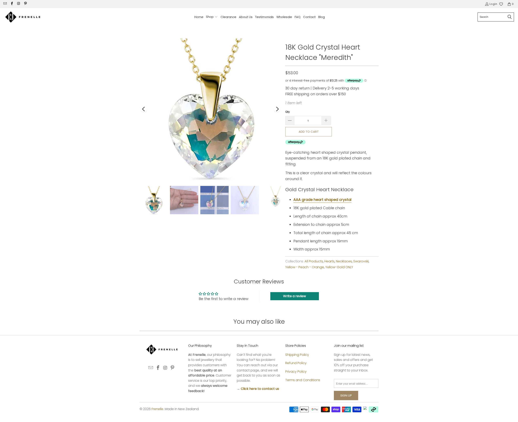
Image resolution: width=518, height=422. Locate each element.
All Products (314, 261)
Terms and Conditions (302, 380)
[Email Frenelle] (5, 4)
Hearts (329, 261)
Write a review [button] (294, 296)
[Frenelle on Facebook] (11, 4)
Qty (287, 112)
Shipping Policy (297, 354)
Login (493, 4)
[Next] (277, 109)
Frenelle (157, 409)
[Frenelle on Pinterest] (25, 4)
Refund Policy (296, 363)
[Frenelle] (22, 17)
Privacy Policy (296, 371)
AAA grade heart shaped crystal (322, 199)
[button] (212, 17)
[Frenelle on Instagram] (18, 4)
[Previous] (144, 109)
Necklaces (344, 261)
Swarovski (361, 261)
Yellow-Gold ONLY (339, 267)
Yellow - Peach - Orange (304, 267)
